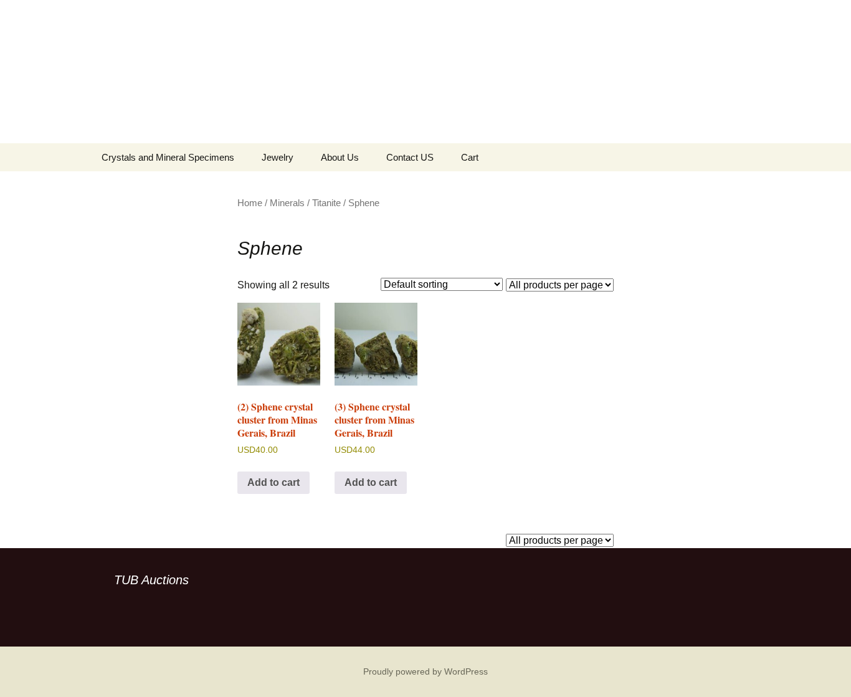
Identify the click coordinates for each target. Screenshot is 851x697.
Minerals (287, 203)
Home (249, 203)
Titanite (326, 203)
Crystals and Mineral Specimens (168, 157)
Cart (469, 157)
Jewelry (277, 157)
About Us (340, 157)
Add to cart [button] (273, 482)
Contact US (410, 157)
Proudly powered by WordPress (425, 671)
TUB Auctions (151, 580)
